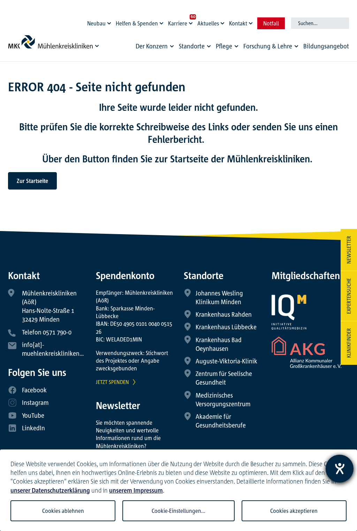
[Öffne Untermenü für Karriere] (192, 21)
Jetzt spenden (112, 382)
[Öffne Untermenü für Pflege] (236, 46)
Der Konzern (152, 46)
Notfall (271, 23)
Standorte (192, 46)
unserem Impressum (136, 490)
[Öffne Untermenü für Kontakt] (252, 21)
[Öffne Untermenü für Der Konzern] (172, 46)
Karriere (177, 23)
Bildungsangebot (326, 46)
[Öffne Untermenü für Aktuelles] (223, 21)
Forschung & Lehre (267, 46)
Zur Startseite (32, 180)
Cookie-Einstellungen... (178, 510)
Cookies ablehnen (63, 510)
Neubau (96, 23)
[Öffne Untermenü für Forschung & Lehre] (296, 46)
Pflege (224, 46)
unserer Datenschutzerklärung (50, 490)
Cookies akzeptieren (294, 510)
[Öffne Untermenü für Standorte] (209, 46)
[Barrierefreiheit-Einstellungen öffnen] (340, 469)
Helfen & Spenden (137, 23)
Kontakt (238, 23)
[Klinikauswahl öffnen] (97, 45)
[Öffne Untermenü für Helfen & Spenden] (162, 21)
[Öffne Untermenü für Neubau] (110, 21)
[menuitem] (156, 48)
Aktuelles (208, 23)
